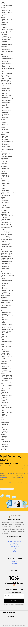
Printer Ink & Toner (6, 410)
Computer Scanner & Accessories (7, 45)
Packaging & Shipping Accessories (7, 291)
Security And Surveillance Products (6, 353)
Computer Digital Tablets (6, 372)
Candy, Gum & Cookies (5, 118)
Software (4, 436)
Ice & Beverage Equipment (5, 147)
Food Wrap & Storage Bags (7, 142)
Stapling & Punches (7, 324)
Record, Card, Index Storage (6, 309)
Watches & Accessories (4, 447)
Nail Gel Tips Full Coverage (5, 220)
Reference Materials (7, 312)
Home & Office (4, 97)
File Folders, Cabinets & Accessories (7, 276)
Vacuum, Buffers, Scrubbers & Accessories (6, 361)
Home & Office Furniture (5, 184)
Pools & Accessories (7, 341)
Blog (14, 551)
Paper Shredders (6, 331)
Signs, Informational (7, 321)
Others (2, 419)
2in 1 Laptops (5, 366)
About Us (14, 561)
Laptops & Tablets (5, 365)
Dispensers (5, 136)
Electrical (4, 105)
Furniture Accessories (4, 165)
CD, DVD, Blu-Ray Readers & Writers (6, 31)
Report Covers (6, 314)
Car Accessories (6, 100)
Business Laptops (6, 368)
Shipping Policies (14, 544)
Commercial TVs (6, 10)
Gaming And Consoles (6, 88)
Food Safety (5, 139)
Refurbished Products (4, 433)
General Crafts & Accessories (5, 169)
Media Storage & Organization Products (6, 64)
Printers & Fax (4, 402)
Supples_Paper (6, 299)
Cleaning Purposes (7, 104)
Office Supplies (6, 231)
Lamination (5, 283)
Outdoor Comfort (6, 327)
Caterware (5, 124)
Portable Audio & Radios (6, 343)
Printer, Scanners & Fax (6, 416)
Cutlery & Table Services (5, 133)
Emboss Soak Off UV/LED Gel (6, 213)
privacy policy (17, 604)
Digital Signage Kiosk (7, 51)
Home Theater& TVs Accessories (6, 13)
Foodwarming (5, 144)
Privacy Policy (14, 543)
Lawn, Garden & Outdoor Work (5, 199)
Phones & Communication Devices (5, 338)
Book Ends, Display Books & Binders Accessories (6, 248)
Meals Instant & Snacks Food (7, 150)
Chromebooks (5, 370)
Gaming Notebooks (7, 375)
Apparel (4, 109)
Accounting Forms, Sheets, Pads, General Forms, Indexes (6, 234)
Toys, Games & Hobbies (5, 442)
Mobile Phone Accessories (5, 392)
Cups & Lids (5, 131)
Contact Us (14, 563)
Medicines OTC (6, 153)
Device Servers (6, 49)
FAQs (14, 548)
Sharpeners (5, 319)
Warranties (5, 444)
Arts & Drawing (6, 243)
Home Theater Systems (5, 16)
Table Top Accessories (4, 162)
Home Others (5, 190)
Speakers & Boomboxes (4, 23)
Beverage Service (6, 110)
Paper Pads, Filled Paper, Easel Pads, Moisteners (6, 295)
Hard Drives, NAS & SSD (6, 53)
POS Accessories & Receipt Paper (6, 74)
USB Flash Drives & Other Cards (6, 84)
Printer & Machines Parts (6, 408)
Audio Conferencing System (6, 6)
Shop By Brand (4, 449)
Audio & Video (4, 4)
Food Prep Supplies (7, 137)
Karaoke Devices (6, 21)
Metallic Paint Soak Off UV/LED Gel (7, 216)
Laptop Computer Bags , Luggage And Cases (7, 377)
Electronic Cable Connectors (5, 428)
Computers (4, 27)
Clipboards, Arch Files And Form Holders (7, 259)
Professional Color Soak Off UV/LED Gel (6, 223)
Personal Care (5, 332)
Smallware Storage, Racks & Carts (6, 157)
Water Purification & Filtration (6, 357)
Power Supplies (6, 76)
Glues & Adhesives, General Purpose (6, 281)
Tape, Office (5, 326)
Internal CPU (5, 61)
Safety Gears (5, 351)
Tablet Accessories (7, 385)
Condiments (5, 129)
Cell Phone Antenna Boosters (6, 389)
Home (14, 539)
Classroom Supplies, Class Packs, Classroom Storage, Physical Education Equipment (7, 254)
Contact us (13, 483)
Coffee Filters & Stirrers (5, 126)
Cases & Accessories (7, 29)
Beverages (5, 112)
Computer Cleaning (7, 37)
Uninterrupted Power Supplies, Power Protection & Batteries (7, 80)
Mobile (2, 387)
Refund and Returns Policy (14, 541)
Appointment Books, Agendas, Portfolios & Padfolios (6, 239)
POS (3, 71)
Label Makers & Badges (5, 196)
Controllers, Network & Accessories (7, 69)
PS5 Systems (5, 93)
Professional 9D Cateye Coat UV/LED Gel (7, 209)
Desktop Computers (7, 48)
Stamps (4, 322)
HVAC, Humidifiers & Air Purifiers (7, 192)
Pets (3, 334)
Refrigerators (5, 349)
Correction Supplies (7, 265)
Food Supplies (5, 107)
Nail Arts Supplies (6, 207)
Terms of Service (14, 546)
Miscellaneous (5, 288)
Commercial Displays (7, 9)
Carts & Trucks (6, 102)
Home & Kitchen (6, 182)
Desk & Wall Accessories (4, 270)
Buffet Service (5, 115)
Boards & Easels (6, 244)
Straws (4, 160)
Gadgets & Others (6, 431)
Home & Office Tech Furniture (6, 187)
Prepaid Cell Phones (7, 395)
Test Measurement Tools (6, 438)
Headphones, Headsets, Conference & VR (7, 58)
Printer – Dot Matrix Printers (6, 413)
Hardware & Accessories (4, 172)
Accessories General (7, 99)
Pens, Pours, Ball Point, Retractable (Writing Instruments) (7, 302)
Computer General (6, 39)
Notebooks (5, 380)
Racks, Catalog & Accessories (6, 306)
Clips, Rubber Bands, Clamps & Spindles (7, 262)
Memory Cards (6, 66)
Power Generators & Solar (6, 347)
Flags (3, 278)
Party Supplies (5, 154)
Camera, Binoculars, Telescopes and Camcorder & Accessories (6, 423)
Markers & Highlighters (4, 286)
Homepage (3, 477)
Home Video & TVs (7, 19)
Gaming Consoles (6, 90)
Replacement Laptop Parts (7, 382)
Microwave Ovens (6, 202)
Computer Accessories (4, 35)
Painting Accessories (7, 329)
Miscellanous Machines (5, 204)
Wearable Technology (4, 398)
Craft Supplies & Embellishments (5, 267)
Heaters (4, 180)
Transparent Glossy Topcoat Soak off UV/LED (6, 227)
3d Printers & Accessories (5, 404)
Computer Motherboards (4, 42)
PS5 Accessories (6, 92)
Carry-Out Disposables (4, 121)
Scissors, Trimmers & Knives (7, 316)
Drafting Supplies (6, 273)
